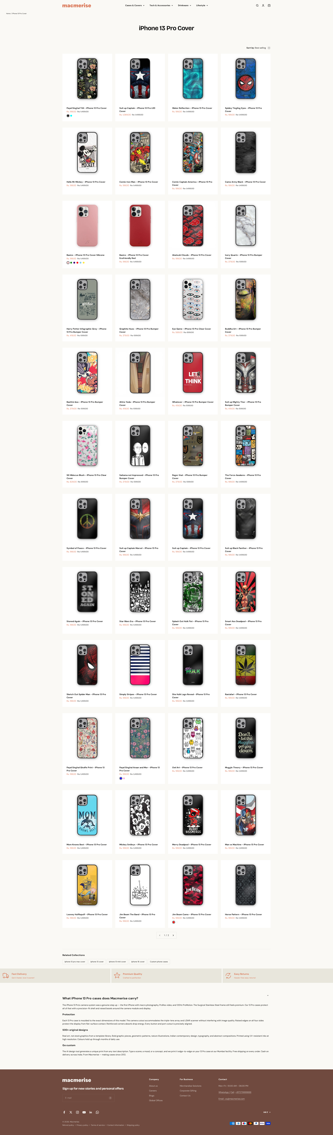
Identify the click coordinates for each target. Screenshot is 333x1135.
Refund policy (68, 1125)
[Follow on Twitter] (71, 1112)
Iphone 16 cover (138, 961)
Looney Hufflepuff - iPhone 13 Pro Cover (87, 914)
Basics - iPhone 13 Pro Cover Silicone (85, 255)
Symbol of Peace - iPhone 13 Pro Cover (86, 548)
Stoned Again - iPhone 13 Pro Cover (85, 621)
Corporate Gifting (188, 1090)
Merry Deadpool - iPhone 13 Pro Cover (191, 844)
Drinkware (183, 5)
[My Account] (263, 5)
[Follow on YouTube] (84, 1112)
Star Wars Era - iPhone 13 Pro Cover (137, 621)
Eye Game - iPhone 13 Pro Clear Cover (191, 328)
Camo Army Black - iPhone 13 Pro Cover (245, 182)
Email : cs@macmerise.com (232, 1098)
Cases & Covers (133, 5)
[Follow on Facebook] (64, 1112)
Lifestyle (200, 5)
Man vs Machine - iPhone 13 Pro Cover (244, 844)
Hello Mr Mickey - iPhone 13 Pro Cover (86, 182)
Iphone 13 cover (97, 961)
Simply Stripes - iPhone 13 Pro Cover (138, 694)
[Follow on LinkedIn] (90, 1112)
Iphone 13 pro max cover (75, 961)
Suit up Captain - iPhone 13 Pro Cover (191, 548)
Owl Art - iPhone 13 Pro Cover (187, 767)
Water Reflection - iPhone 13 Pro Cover (192, 108)
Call (232, 1092)
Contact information (115, 1125)
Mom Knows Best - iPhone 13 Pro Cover (87, 844)
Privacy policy (82, 1125)
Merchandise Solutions (190, 1085)
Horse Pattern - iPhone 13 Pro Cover (243, 914)
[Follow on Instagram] (77, 1112)
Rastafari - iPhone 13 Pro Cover (241, 694)
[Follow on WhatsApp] (97, 1112)
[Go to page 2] (173, 935)
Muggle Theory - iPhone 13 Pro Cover (244, 767)
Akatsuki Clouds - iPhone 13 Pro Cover (191, 255)
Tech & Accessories (160, 5)
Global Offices (156, 1100)
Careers (153, 1090)
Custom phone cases (159, 961)
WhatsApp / (224, 1092)
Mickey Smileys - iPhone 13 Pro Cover (138, 844)
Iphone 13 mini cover (117, 961)
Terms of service (98, 1125)
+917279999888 (243, 1092)
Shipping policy (133, 1125)
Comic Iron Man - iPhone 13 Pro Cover (138, 182)
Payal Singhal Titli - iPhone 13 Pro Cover (87, 108)
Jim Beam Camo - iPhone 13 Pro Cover (191, 914)
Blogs (151, 1095)
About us (153, 1085)
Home (8, 13)
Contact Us (185, 1095)
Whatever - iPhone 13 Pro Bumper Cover (193, 402)
